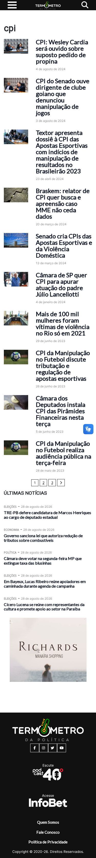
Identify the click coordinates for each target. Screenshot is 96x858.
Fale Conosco (48, 832)
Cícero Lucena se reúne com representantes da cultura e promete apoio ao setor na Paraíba (44, 606)
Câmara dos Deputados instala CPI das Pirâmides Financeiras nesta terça (60, 410)
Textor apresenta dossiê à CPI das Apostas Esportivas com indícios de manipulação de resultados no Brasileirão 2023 (62, 152)
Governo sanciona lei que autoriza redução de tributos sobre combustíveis (43, 538)
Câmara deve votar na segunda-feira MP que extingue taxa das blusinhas (43, 560)
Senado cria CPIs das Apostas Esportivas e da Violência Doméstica (64, 245)
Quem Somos (48, 822)
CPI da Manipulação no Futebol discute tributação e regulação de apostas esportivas (63, 365)
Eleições (10, 507)
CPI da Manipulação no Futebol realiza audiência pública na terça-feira (63, 453)
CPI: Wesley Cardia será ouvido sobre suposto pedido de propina (62, 51)
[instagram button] (43, 748)
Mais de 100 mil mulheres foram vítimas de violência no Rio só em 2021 (62, 323)
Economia (11, 530)
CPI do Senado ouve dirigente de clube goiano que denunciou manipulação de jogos (62, 96)
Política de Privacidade (48, 842)
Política (10, 552)
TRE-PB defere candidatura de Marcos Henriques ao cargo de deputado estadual (47, 515)
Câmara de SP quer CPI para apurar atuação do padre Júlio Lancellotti (61, 284)
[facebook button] (34, 748)
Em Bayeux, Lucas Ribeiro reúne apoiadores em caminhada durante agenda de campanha (45, 583)
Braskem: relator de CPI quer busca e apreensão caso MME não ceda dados (63, 203)
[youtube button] (61, 748)
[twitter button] (52, 748)
